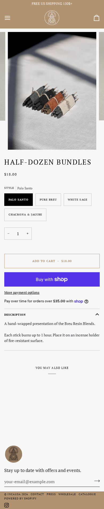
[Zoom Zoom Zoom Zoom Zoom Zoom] (52, 91)
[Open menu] (12, 17)
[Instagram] (6, 505)
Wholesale (67, 494)
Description (15, 314)
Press (51, 494)
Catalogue (87, 494)
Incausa (14, 494)
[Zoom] (17, 139)
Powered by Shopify (20, 498)
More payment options (21, 292)
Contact (37, 494)
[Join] (95, 481)
